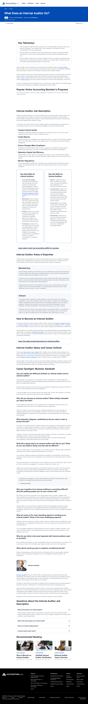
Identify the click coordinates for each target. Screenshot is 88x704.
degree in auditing (23, 325)
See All (32, 689)
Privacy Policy (42, 697)
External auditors (63, 67)
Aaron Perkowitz (19, 17)
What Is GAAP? (80, 679)
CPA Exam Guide (80, 684)
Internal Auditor (70, 684)
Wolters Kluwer (25, 79)
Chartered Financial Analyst (56, 684)
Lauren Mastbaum (33, 17)
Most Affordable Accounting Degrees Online (37, 676)
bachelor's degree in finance (62, 323)
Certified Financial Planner (56, 681)
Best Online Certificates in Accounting (37, 686)
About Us (4, 697)
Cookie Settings (31, 697)
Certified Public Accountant (56, 676)
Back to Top (79, 23)
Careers (37, 3)
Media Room (83, 699)
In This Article (9, 23)
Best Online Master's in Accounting (39, 683)
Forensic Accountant (69, 676)
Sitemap (21, 697)
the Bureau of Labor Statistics (31, 352)
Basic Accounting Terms (81, 676)
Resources (43, 3)
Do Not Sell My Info (69, 697)
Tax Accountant (69, 679)
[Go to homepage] (10, 3)
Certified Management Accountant (55, 679)
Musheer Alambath (21, 575)
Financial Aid (80, 681)
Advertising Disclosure (55, 697)
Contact (13, 697)
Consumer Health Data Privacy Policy (10, 699)
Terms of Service (82, 697)
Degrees (24, 3)
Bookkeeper (69, 681)
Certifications (30, 3)
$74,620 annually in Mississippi (28, 357)
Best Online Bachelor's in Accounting (36, 680)
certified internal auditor (38, 332)
